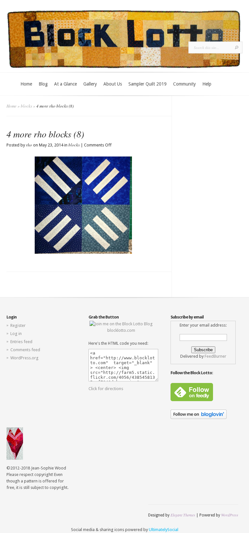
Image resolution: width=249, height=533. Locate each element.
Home (26, 84)
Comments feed (25, 349)
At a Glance (65, 84)
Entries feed (21, 341)
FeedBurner (215, 356)
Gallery (90, 84)
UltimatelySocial (163, 529)
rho (29, 145)
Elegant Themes (183, 514)
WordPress (229, 514)
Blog (43, 84)
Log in (16, 333)
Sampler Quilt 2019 (147, 84)
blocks (26, 106)
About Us (112, 84)
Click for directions (106, 388)
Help (206, 84)
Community (184, 84)
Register (18, 325)
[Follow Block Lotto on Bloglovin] (199, 417)
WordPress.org (24, 357)
